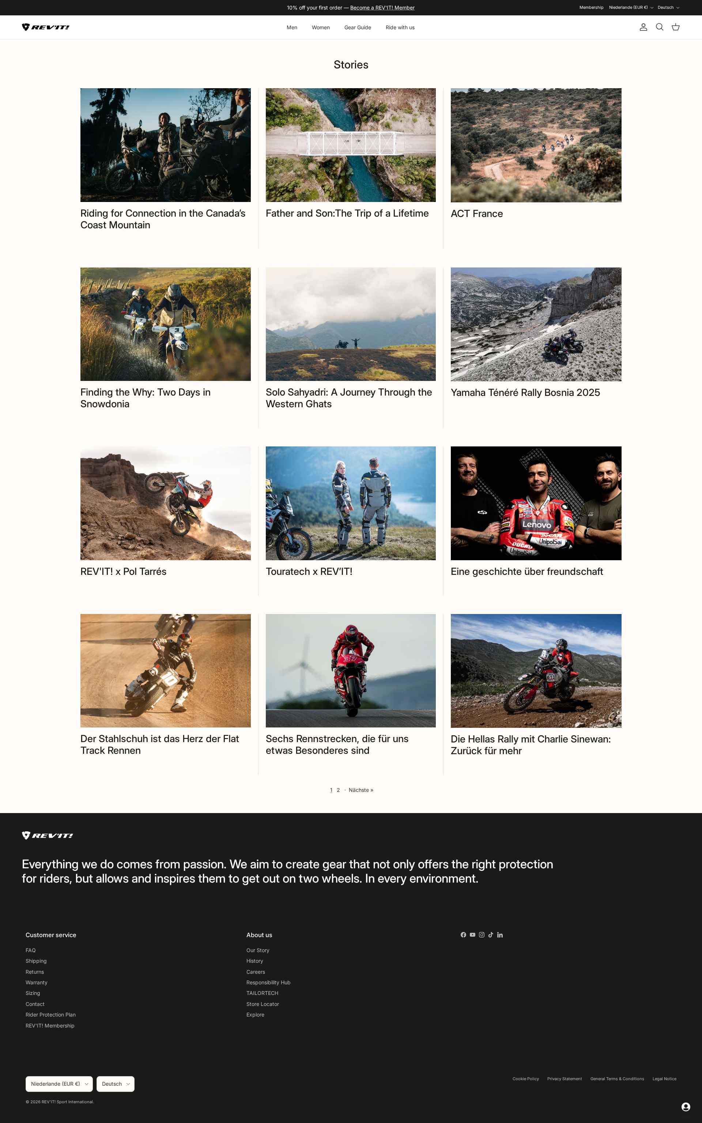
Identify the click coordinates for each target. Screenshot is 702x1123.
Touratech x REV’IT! (309, 571)
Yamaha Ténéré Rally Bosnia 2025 (525, 392)
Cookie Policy (526, 1078)
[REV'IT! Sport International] (45, 27)
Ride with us (400, 27)
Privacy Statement (564, 1078)
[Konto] (642, 27)
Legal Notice (664, 1078)
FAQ (31, 950)
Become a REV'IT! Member (382, 7)
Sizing (33, 993)
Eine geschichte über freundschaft (527, 571)
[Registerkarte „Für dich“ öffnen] (686, 1107)
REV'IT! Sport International (67, 1101)
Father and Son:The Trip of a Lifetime (347, 213)
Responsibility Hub (268, 982)
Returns (35, 972)
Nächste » (361, 790)
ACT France (477, 213)
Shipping (36, 961)
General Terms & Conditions (617, 1078)
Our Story (257, 950)
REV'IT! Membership (50, 1025)
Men (292, 27)
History (254, 961)
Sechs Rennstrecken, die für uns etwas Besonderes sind (337, 744)
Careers (255, 972)
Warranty (37, 982)
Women (321, 27)
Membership (592, 7)
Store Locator (262, 1004)
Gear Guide (357, 27)
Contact (35, 1004)
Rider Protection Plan (51, 1014)
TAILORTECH (262, 993)
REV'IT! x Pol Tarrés (123, 571)
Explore (255, 1014)
